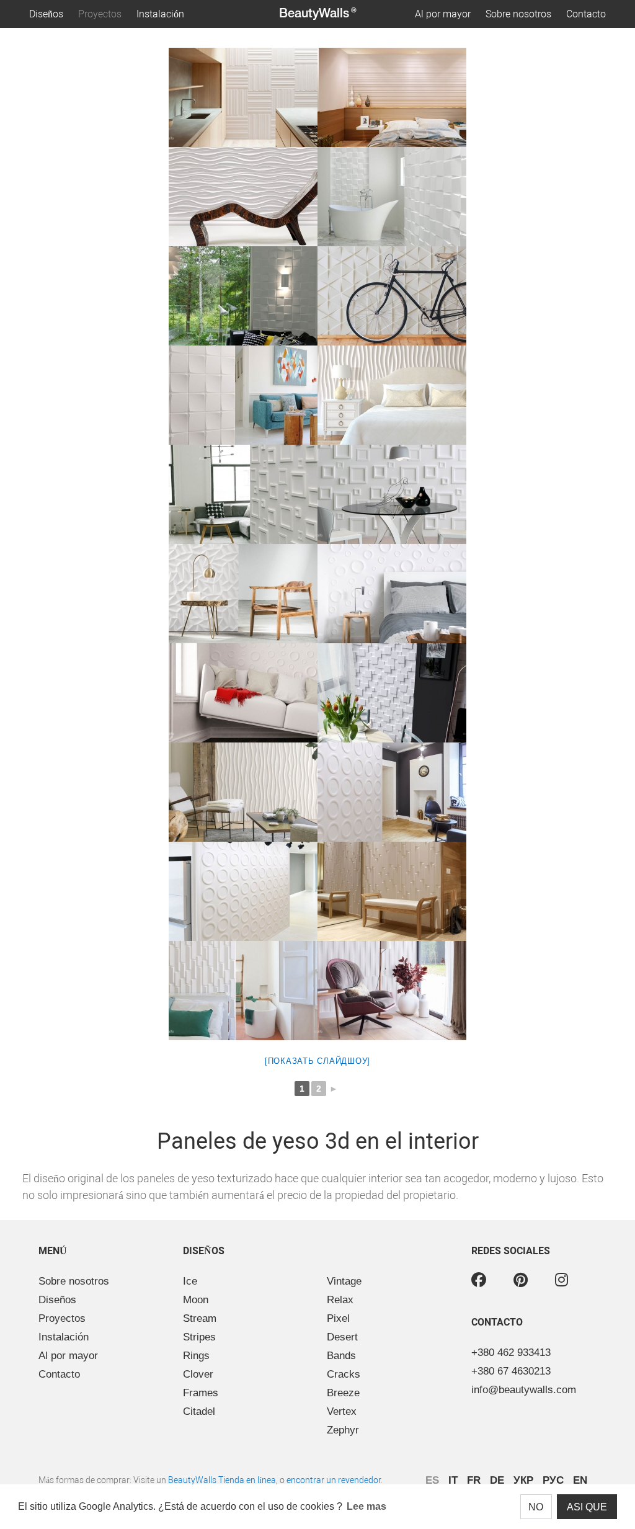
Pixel (338, 1318)
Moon (195, 1300)
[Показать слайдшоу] (317, 1061)
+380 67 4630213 (511, 1371)
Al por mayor (443, 14)
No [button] (535, 1507)
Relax (340, 1300)
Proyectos (100, 14)
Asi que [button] (587, 1507)
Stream (199, 1318)
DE (497, 1480)
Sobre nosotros (518, 14)
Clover (198, 1374)
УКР (523, 1480)
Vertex (342, 1411)
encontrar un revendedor (333, 1480)
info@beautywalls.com (523, 1390)
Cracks (343, 1374)
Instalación (160, 14)
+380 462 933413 (511, 1352)
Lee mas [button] (366, 1506)
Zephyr (343, 1430)
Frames (200, 1393)
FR (474, 1480)
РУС (553, 1480)
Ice (190, 1281)
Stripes (199, 1337)
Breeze (343, 1393)
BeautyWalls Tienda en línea (222, 1480)
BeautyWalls (318, 14)
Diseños (46, 14)
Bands (341, 1356)
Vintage (344, 1281)
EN (580, 1480)
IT (453, 1480)
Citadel (199, 1411)
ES (432, 1480)
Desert (342, 1337)
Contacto (586, 14)
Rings (196, 1356)
